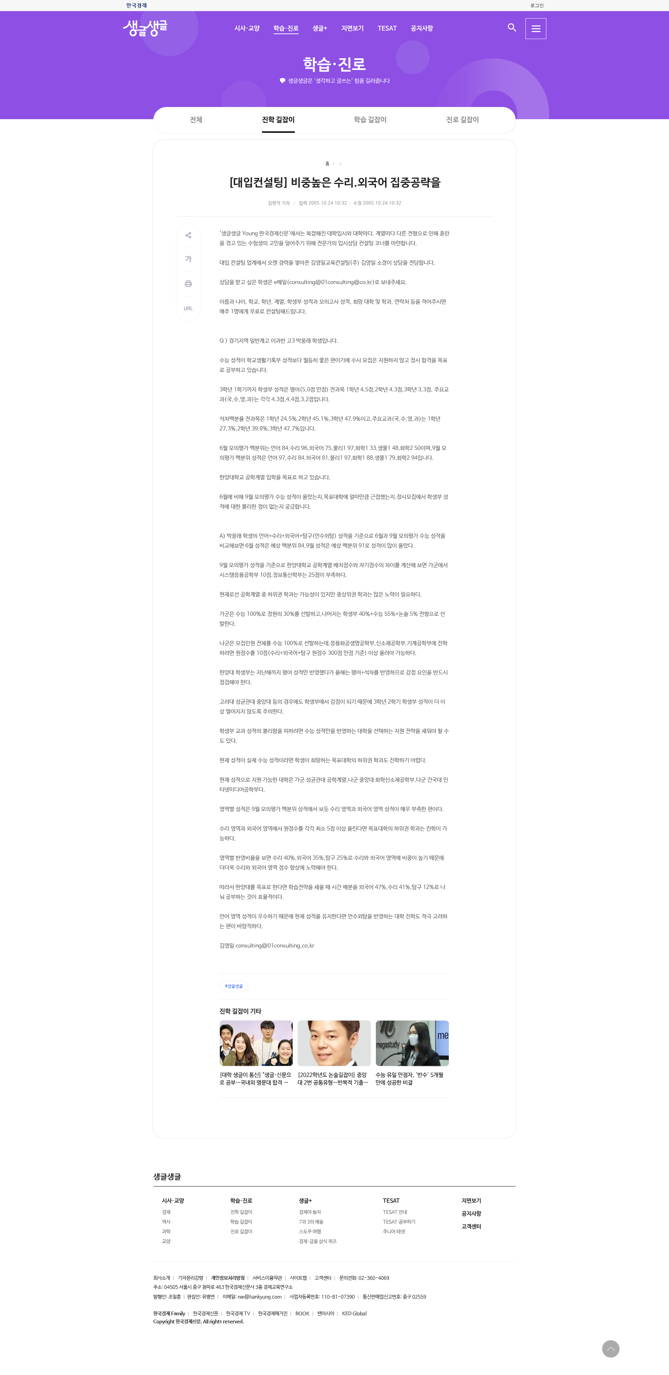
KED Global (354, 1313)
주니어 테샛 (394, 1232)
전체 (196, 120)
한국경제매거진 (272, 1313)
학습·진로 (285, 28)
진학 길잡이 (278, 120)
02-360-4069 (374, 1278)
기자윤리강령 (190, 1278)
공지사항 (421, 28)
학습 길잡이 (370, 120)
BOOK (302, 1313)
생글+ (319, 28)
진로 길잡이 (462, 120)
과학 (166, 1232)
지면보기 (352, 28)
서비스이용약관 (267, 1278)
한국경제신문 (205, 1313)
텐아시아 (325, 1313)
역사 (166, 1222)
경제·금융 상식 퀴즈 (318, 1241)
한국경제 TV (238, 1313)
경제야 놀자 (310, 1212)
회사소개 (161, 1278)
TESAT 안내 (395, 1212)
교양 (166, 1241)
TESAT (387, 28)
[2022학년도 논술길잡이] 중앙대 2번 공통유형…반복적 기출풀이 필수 (333, 1083)
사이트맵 (298, 1278)
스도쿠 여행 (310, 1232)
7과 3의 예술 (311, 1222)
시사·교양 (246, 28)
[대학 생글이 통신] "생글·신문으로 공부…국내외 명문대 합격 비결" (255, 1083)
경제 (166, 1212)
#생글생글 (234, 986)
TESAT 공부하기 (399, 1222)
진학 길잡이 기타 (240, 1011)
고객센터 (323, 1278)
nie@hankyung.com (260, 1297)
